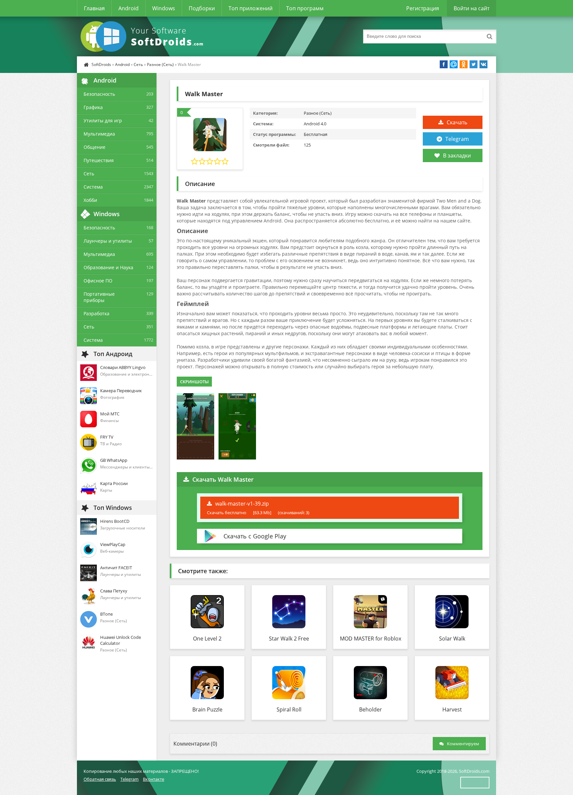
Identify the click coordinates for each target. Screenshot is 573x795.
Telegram (457, 139)
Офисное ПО (98, 280)
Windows (163, 8)
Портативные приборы (99, 297)
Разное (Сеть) (160, 64)
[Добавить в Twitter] (474, 64)
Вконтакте (153, 779)
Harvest (452, 709)
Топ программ (305, 8)
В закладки (457, 155)
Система (93, 187)
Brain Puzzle (207, 709)
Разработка (96, 313)
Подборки (202, 8)
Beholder (370, 709)
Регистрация (422, 8)
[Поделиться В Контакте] (483, 64)
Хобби (90, 200)
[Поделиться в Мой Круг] (454, 64)
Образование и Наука (108, 267)
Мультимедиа (99, 134)
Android (128, 8)
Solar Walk (452, 638)
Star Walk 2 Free (289, 638)
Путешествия (99, 160)
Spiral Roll (289, 709)
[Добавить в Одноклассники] (464, 64)
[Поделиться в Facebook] (444, 64)
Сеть (138, 64)
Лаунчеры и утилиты (108, 241)
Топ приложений (250, 8)
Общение (94, 147)
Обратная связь (100, 779)
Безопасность (99, 94)
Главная (94, 8)
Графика (93, 107)
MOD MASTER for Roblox (370, 638)
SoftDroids (101, 64)
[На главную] (143, 36)
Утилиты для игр (103, 120)
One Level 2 (207, 638)
